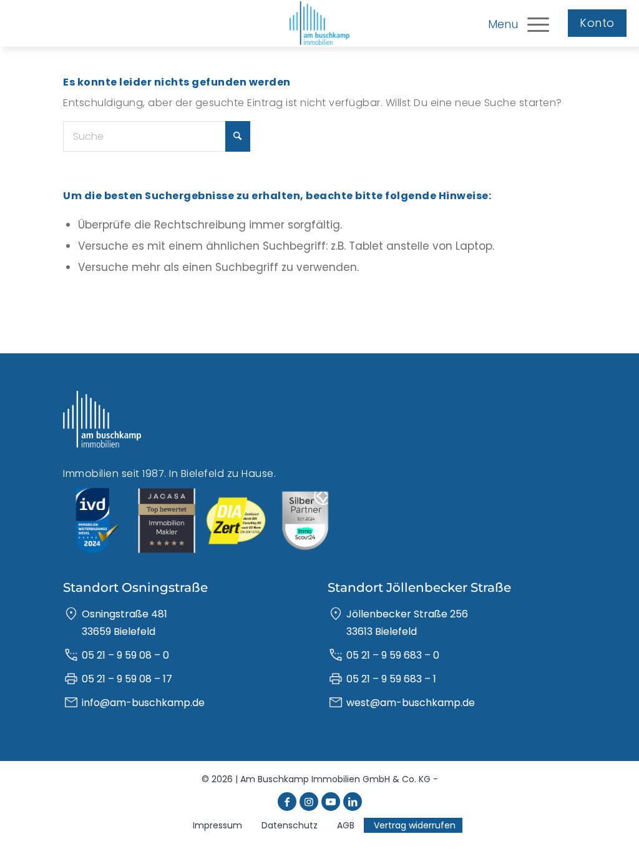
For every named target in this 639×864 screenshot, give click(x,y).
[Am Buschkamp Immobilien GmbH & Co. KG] (319, 23)
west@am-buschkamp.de (410, 702)
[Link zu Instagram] (309, 801)
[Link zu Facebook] (287, 801)
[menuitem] (538, 23)
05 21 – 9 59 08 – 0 (125, 655)
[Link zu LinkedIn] (352, 801)
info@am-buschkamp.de (143, 702)
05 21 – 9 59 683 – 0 (392, 655)
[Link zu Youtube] (330, 801)
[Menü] (538, 23)
